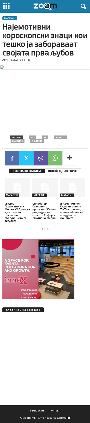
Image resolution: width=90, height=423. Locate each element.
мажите (17, 140)
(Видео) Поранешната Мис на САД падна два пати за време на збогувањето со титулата (17, 212)
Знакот (60, 137)
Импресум (37, 410)
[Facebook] (12, 158)
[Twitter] (26, 158)
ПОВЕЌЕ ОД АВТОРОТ (63, 171)
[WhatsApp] (55, 158)
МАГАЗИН (9, 18)
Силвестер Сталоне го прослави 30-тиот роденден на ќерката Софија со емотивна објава (44, 211)
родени (37, 140)
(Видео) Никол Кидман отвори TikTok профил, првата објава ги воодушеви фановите (71, 211)
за (44, 137)
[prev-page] (42, 228)
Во (32, 137)
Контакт (54, 410)
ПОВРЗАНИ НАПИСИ (27, 171)
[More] (69, 158)
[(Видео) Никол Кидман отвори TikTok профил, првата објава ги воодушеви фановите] (72, 187)
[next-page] (48, 228)
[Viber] (41, 158)
